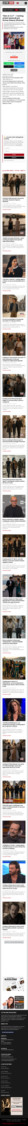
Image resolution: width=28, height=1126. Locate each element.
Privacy (24, 1123)
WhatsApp (9, 63)
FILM (5, 9)
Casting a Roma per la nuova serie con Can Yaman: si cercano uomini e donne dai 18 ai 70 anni (14, 886)
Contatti (20, 1123)
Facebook (19, 63)
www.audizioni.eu (5, 1092)
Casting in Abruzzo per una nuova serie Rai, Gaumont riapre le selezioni (13, 199)
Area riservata (4, 1123)
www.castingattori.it (6, 1078)
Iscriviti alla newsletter (7, 1032)
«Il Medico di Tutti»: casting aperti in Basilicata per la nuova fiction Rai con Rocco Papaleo (14, 846)
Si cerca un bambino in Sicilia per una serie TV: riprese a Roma (13, 320)
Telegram (19, 66)
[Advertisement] (14, 119)
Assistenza (4, 1048)
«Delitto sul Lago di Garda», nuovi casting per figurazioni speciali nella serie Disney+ (13, 239)
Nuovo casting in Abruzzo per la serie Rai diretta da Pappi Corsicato (14, 440)
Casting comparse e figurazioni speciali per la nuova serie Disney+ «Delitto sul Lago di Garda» (14, 600)
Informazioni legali (10, 1124)
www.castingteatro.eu (6, 1082)
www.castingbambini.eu (6, 1073)
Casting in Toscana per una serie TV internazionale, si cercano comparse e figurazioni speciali (14, 359)
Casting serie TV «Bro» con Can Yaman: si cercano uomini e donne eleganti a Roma (13, 560)
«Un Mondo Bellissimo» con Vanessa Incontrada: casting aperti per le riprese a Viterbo (14, 724)
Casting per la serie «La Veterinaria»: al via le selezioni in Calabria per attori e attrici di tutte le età (13, 684)
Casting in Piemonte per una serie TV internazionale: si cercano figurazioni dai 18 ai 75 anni (13, 765)
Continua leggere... (7, 209)
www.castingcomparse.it (7, 1087)
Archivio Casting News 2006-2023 (14, 942)
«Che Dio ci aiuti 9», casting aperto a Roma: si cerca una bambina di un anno (14, 281)
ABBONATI (14, 157)
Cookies (4, 1124)
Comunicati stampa (6, 1054)
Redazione (3, 1038)
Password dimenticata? (9, 160)
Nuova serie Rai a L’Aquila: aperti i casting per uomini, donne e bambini (14, 520)
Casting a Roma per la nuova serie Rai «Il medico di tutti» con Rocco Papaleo (13, 928)
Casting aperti (11, 1123)
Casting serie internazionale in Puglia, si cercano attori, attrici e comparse (13, 400)
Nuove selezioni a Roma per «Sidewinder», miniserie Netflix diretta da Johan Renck (13, 641)
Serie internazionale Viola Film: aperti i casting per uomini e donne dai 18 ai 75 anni (13, 481)
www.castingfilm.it (5, 1068)
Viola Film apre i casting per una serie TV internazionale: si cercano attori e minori (14, 807)
